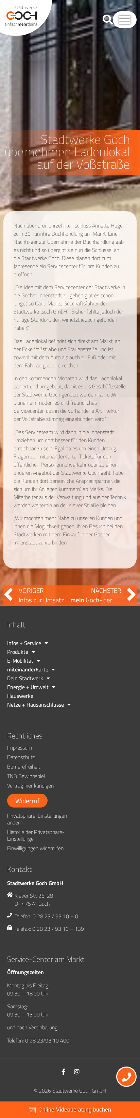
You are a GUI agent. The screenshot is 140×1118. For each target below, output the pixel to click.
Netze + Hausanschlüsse (35, 705)
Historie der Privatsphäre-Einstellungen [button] (36, 835)
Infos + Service (24, 643)
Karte (27, 669)
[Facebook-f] (63, 1072)
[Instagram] (77, 1072)
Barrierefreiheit (23, 766)
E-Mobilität (20, 661)
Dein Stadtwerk (25, 678)
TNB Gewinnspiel (26, 776)
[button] (125, 19)
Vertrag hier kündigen (30, 785)
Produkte (17, 652)
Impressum (19, 748)
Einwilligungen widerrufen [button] (35, 848)
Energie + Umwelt (28, 687)
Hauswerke (20, 696)
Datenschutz (21, 757)
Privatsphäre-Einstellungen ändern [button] (37, 819)
